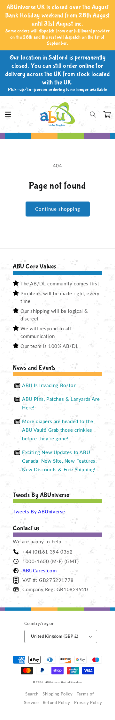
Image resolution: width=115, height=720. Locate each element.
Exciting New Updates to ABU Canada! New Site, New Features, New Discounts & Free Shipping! (59, 460)
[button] (8, 114)
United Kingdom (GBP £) (54, 636)
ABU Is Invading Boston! (50, 385)
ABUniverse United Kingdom (63, 682)
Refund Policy (56, 702)
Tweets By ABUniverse (39, 511)
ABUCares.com (39, 570)
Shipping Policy (57, 694)
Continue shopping (57, 209)
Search (32, 694)
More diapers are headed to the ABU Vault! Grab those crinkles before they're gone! (57, 429)
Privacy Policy (88, 702)
